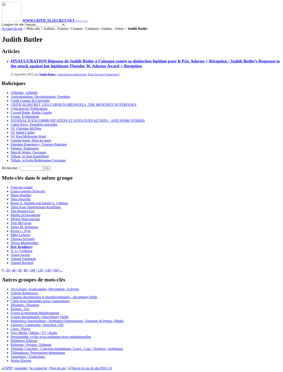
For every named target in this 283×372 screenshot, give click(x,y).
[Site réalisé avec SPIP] (7, 368)
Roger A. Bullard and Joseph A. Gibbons (39, 203)
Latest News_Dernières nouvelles (34, 124)
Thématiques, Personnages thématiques (38, 353)
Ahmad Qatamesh (23, 259)
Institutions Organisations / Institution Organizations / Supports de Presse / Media (67, 321)
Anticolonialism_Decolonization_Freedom (40, 97)
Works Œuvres (21, 361)
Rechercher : (10, 168)
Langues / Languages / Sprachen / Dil (37, 325)
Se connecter (38, 368)
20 (8, 270)
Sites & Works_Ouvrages (28, 152)
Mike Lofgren (20, 235)
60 (19, 270)
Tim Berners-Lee (22, 211)
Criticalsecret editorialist (72, 74)
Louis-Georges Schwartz (28, 191)
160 (55, 270)
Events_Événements (25, 116)
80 (25, 270)
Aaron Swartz (20, 255)
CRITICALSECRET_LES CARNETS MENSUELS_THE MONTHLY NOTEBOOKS (73, 104)
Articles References (24, 293)
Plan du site (58, 368)
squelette (21, 368)
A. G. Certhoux (22, 251)
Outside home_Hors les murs (31, 140)
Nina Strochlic (21, 199)
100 (32, 270)
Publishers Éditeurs (24, 341)
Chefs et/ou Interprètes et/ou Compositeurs (40, 301)
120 (40, 270)
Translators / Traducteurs (28, 357)
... (61, 270)
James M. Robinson (24, 227)
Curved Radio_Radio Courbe (31, 112)
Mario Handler (21, 195)
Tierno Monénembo (24, 243)
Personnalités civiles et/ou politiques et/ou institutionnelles (51, 337)
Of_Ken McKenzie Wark (28, 136)
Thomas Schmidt (22, 239)
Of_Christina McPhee (26, 128)
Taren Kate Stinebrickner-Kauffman (36, 207)
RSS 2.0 (105, 368)
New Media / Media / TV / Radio (34, 333)
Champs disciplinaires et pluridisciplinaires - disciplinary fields (54, 297)
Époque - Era (20, 309)
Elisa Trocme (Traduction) (103, 74)
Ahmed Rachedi (22, 263)
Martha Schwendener (25, 215)
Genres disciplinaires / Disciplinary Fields (40, 317)
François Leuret (22, 187)
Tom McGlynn (21, 223)
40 (13, 270)
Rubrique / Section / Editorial (31, 345)
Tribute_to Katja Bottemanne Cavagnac (38, 160)
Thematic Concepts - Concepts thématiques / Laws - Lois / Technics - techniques (67, 349)
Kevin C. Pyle (21, 231)
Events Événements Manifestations (35, 313)
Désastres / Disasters (25, 305)
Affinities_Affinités (24, 93)
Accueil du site (12, 28)
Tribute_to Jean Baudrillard (30, 156)
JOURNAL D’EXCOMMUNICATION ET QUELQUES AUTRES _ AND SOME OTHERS (78, 120)
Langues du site (13, 24)
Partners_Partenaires (25, 148)
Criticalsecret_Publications (29, 108)
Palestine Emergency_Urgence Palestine (39, 144)
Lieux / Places (20, 329)
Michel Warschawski (25, 219)
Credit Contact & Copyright (30, 100)
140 (48, 270)
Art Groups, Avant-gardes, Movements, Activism (45, 289)
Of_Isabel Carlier (23, 132)
